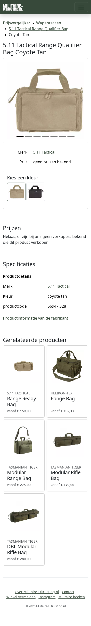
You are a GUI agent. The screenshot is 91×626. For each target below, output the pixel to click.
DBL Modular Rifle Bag (22, 547)
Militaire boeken (71, 597)
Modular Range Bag (22, 473)
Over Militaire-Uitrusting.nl (37, 591)
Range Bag (63, 396)
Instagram (47, 597)
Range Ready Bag (21, 399)
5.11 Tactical (44, 152)
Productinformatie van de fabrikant (35, 318)
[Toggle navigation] (81, 7)
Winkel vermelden (21, 597)
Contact (68, 591)
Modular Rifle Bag (66, 473)
